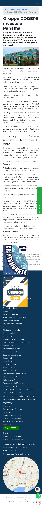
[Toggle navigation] (37, 3)
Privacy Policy (19, 502)
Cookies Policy (29, 502)
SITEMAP (11, 502)
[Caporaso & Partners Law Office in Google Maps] (21, 474)
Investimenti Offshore (19, 10)
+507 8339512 (12, 428)
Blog (7, 10)
